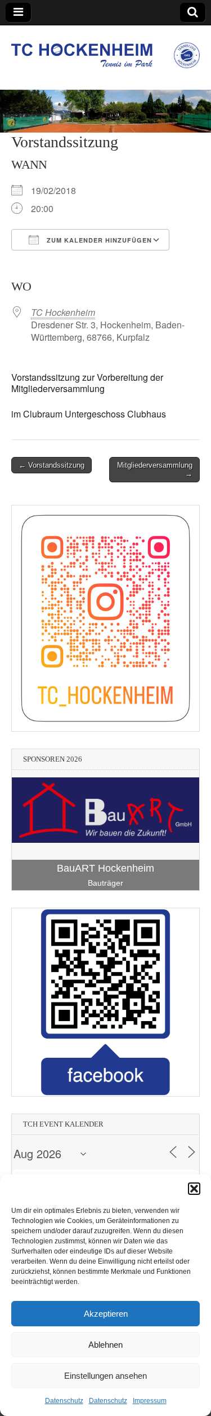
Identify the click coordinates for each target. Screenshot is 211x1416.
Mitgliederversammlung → (154, 469)
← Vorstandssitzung (51, 465)
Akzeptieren (106, 1313)
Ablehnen (105, 1344)
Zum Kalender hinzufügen (98, 240)
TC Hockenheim (63, 312)
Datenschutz (64, 1401)
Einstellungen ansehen (105, 1375)
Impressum (150, 1401)
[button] (194, 1188)
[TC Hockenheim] (105, 49)
